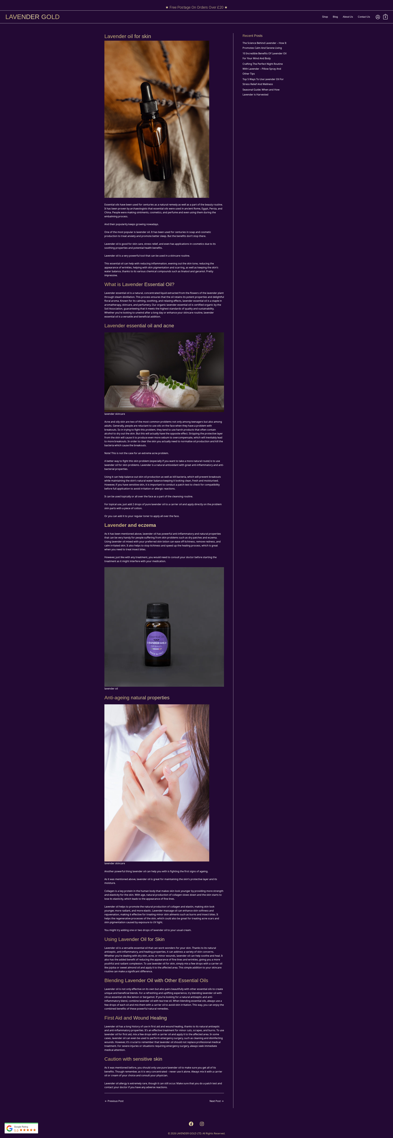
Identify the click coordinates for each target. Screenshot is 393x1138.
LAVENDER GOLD (32, 16)
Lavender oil (111, 255)
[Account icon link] (377, 17)
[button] (191, 1123)
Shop (325, 16)
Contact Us (364, 16)
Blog (335, 16)
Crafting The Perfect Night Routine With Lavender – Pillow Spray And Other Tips (263, 68)
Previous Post (114, 1101)
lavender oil (143, 879)
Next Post (217, 1101)
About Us (348, 16)
